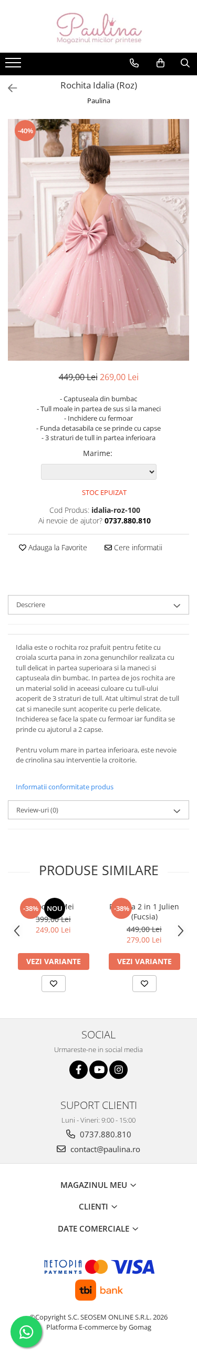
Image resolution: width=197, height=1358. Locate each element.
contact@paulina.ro (104, 1149)
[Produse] (14, 66)
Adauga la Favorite (56, 547)
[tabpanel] (98, 240)
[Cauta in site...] (185, 63)
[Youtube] (98, 1069)
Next (180, 250)
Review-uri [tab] (37, 810)
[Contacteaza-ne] (134, 63)
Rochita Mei (53, 906)
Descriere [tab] (30, 604)
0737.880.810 (104, 1134)
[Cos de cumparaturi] (160, 63)
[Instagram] (118, 1069)
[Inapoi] (8, 88)
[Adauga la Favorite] (54, 983)
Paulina (98, 100)
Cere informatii (137, 547)
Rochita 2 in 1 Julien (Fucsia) (144, 911)
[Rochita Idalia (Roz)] (98, 240)
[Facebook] (78, 1069)
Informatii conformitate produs (64, 786)
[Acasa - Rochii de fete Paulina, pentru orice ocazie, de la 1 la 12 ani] (98, 26)
